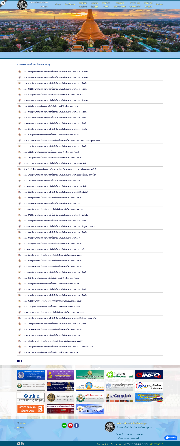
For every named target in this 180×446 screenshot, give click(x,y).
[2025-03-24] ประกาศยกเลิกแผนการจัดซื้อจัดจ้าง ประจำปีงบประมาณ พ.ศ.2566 (51, 278)
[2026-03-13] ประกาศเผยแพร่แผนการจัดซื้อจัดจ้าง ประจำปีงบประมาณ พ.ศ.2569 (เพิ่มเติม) (55, 112)
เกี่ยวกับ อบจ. (70, 4)
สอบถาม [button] (172, 438)
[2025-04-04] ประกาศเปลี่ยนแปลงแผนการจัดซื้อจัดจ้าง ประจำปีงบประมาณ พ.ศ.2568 (53, 266)
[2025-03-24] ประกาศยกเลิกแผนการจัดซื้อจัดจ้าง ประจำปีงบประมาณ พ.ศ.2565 (51, 284)
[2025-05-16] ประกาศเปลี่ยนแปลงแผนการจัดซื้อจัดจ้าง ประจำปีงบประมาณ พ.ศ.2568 (53, 243)
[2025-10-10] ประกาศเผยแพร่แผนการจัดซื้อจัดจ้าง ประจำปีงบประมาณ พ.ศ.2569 (51, 180)
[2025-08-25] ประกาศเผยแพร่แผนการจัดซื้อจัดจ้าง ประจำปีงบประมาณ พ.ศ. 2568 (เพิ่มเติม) (55, 192)
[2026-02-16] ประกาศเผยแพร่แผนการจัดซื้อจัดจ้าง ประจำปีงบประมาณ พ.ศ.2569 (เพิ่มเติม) (55, 129)
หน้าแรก (58, 4)
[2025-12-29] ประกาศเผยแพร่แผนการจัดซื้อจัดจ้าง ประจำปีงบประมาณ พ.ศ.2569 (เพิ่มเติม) (55, 146)
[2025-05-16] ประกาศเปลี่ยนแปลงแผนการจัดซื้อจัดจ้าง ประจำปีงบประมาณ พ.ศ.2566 (53, 261)
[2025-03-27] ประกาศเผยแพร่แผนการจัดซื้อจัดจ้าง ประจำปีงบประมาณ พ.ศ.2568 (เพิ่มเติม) (55, 272)
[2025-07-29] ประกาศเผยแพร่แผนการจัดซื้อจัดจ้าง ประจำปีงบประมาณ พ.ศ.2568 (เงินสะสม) (55, 215)
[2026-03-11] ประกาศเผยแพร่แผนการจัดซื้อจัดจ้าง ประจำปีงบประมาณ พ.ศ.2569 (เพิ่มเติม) (55, 117)
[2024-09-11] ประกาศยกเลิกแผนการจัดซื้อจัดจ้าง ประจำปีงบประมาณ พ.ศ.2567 (51, 352)
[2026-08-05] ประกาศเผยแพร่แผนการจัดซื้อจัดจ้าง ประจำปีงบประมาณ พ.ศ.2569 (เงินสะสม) (55, 72)
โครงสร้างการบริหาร (83, 5)
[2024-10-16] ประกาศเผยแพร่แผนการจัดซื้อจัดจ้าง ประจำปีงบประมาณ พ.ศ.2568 (51, 335)
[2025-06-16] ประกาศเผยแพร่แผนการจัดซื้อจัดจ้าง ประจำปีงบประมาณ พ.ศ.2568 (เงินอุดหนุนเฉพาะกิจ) (59, 226)
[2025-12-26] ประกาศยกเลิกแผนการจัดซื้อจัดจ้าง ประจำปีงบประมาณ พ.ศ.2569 (51, 152)
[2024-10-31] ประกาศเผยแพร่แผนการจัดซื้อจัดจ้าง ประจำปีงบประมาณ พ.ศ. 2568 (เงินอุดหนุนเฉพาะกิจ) (60, 318)
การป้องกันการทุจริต (148, 5)
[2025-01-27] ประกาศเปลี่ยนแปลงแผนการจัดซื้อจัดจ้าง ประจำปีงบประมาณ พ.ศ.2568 (53, 301)
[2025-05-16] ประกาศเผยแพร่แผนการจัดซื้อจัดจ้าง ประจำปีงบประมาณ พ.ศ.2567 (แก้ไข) (54, 249)
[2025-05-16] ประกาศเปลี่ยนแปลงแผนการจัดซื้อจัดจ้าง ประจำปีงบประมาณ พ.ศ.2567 (53, 255)
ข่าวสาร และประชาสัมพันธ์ (135, 5)
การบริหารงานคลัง (106, 5)
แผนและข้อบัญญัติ (94, 5)
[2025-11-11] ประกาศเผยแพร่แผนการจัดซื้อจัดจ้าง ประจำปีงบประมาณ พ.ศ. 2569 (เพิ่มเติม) (55, 163)
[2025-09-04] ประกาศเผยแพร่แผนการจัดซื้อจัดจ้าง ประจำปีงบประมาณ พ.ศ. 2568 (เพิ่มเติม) (55, 186)
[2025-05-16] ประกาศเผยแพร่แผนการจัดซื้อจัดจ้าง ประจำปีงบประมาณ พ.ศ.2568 (51, 238)
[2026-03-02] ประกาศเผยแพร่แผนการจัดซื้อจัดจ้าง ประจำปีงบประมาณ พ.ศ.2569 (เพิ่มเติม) (55, 123)
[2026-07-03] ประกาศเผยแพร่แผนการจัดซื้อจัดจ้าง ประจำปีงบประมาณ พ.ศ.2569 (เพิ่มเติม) (55, 83)
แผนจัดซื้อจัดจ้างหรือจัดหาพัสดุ (33, 64)
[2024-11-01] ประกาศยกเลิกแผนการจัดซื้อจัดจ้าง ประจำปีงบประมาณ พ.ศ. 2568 (51, 307)
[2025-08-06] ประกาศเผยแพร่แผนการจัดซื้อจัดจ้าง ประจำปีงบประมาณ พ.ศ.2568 (51, 203)
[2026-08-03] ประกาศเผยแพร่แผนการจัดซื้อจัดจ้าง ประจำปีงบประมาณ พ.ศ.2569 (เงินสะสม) (55, 77)
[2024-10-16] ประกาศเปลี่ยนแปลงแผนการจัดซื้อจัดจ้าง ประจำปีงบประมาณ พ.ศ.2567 (53, 341)
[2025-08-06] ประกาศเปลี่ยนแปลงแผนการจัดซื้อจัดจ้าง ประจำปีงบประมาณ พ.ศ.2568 (53, 198)
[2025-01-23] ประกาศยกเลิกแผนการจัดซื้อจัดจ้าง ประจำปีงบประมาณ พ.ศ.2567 (51, 135)
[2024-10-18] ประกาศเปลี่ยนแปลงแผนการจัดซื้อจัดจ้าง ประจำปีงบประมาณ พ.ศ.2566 (53, 329)
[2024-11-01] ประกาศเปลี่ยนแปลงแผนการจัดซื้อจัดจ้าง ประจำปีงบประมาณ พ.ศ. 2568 (53, 312)
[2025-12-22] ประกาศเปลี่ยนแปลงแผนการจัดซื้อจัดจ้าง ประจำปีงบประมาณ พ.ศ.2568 (53, 158)
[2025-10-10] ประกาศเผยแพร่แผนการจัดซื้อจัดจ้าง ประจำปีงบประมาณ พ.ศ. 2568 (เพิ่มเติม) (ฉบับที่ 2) (59, 175)
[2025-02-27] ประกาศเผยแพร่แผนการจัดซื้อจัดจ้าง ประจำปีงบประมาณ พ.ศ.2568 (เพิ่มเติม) (55, 295)
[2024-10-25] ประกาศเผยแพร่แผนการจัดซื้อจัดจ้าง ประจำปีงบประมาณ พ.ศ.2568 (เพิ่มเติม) (55, 324)
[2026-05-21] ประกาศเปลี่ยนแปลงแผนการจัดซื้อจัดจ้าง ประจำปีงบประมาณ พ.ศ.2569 (53, 95)
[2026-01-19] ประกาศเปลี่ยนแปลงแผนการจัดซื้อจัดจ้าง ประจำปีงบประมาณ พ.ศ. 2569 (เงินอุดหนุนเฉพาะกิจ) (61, 140)
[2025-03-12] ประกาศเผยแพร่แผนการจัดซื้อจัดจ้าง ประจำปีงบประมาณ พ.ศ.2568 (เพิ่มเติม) (55, 289)
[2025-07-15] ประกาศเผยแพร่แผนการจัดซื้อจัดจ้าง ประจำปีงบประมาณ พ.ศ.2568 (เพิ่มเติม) (55, 221)
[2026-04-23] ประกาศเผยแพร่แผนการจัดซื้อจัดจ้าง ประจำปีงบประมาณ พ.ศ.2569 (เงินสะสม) (55, 100)
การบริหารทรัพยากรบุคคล (120, 5)
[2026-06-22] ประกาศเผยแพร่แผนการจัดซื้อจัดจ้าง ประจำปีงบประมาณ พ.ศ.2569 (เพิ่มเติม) (55, 89)
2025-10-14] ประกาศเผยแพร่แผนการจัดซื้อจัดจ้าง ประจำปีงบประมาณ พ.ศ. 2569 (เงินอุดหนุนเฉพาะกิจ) (59, 169)
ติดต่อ (22, 428)
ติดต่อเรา (159, 4)
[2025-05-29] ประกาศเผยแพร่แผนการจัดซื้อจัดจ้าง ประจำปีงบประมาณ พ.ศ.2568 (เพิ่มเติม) (55, 232)
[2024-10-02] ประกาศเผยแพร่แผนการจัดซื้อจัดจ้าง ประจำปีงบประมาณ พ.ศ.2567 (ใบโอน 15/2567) (58, 347)
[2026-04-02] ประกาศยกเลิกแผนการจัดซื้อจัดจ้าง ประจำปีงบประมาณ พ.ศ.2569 (51, 106)
